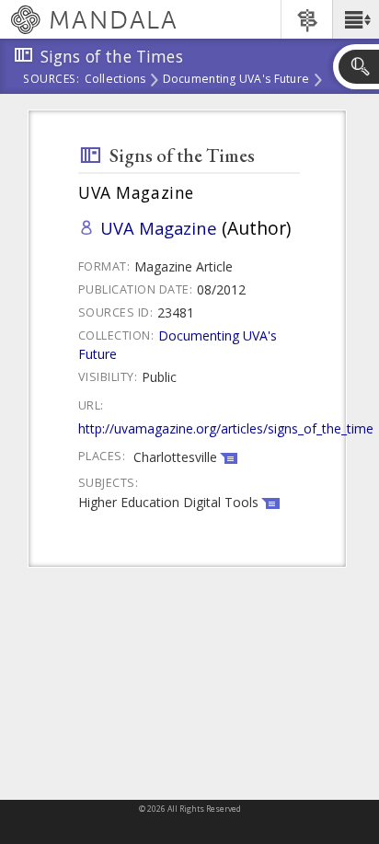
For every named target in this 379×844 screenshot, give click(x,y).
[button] (355, 19)
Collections (115, 80)
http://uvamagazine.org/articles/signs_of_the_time (225, 428)
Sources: (51, 80)
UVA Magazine (158, 227)
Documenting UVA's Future (236, 80)
